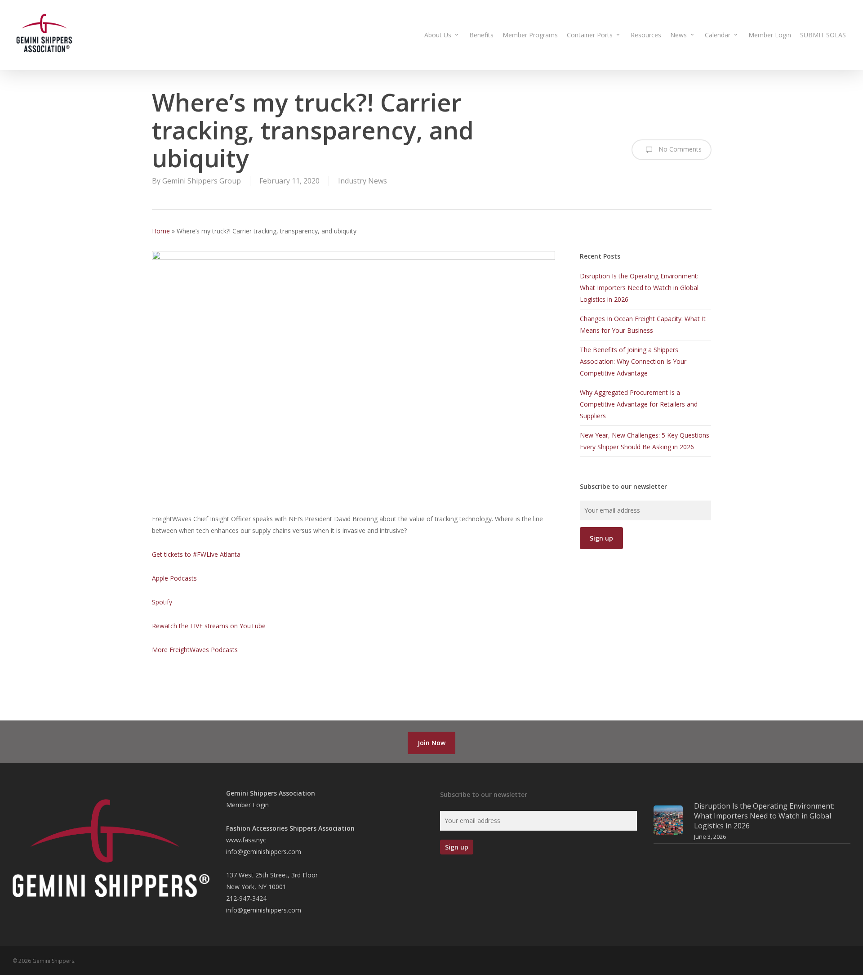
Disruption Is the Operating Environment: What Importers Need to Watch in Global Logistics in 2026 (639, 288)
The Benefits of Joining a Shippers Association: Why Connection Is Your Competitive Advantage (633, 361)
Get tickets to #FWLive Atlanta (196, 554)
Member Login (247, 805)
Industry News (362, 181)
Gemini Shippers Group (201, 181)
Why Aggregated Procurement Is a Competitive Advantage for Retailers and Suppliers (639, 404)
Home (161, 231)
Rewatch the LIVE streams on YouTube (209, 626)
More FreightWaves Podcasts (195, 649)
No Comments (679, 149)
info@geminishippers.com (263, 851)
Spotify (162, 602)
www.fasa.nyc (246, 840)
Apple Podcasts (174, 578)
